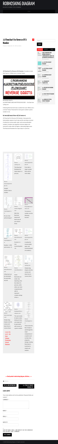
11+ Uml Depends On (10, 385)
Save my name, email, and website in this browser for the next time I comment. (18, 431)
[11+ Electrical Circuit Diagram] (39, 69)
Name (5, 410)
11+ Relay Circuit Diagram (48, 94)
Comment (6, 399)
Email (5, 416)
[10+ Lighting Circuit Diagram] (39, 76)
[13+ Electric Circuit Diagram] (39, 63)
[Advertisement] (29, 26)
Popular (40, 49)
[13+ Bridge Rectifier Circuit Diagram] (39, 100)
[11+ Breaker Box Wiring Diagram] (39, 88)
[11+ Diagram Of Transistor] (39, 82)
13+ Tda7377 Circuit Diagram (28, 386)
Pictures (6, 381)
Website (5, 422)
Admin (19, 45)
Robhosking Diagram (19, 4)
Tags (52, 49)
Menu (29, 11)
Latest (46, 49)
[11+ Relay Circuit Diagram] (39, 95)
